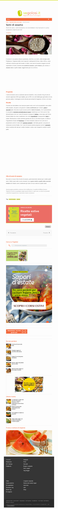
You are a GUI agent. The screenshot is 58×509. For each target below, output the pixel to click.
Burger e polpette (27, 466)
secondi (8, 110)
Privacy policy (10, 502)
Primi (24, 462)
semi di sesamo (12, 199)
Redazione (9, 462)
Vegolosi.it (9, 32)
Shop (24, 489)
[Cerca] (9, 245)
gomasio (47, 125)
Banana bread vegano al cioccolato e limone (17, 369)
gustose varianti (27, 123)
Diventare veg (9, 487)
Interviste (25, 485)
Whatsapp (16, 500)
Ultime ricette (11, 397)
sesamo (18, 199)
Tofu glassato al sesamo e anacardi (18, 413)
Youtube (40, 500)
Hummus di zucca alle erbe (17, 345)
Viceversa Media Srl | (10, 505)
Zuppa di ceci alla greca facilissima (17, 357)
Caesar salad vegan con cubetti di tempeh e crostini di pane (17, 420)
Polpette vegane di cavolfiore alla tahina (17, 351)
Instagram (28, 500)
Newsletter (9, 500)
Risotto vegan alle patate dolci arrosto (17, 363)
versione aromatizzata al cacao (22, 112)
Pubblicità (8, 466)
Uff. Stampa (9, 464)
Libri (24, 487)
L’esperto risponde (28, 481)
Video (7, 481)
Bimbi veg (8, 489)
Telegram (22, 500)
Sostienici (46, 500)
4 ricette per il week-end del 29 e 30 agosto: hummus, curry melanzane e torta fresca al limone (18, 402)
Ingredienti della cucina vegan (16, 22)
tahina (36, 114)
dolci (47, 116)
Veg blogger (26, 470)
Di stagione (9, 491)
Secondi (25, 464)
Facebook (34, 500)
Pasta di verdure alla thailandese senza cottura (16, 408)
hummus (21, 120)
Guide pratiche (10, 483)
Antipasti (25, 459)
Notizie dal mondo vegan (29, 483)
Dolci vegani (26, 468)
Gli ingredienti (9, 485)
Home (7, 22)
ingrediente (34, 116)
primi (45, 107)
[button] (27, 220)
